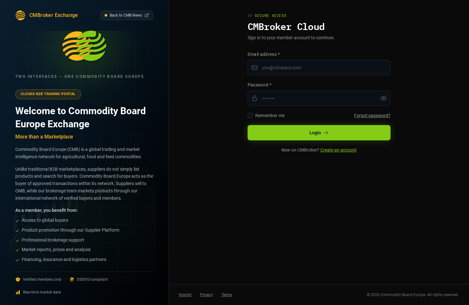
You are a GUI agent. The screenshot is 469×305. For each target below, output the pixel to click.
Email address (264, 54)
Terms (226, 295)
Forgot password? (372, 115)
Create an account (338, 149)
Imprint (185, 295)
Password (260, 84)
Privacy (206, 295)
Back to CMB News (126, 15)
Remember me (270, 115)
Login (315, 132)
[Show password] (383, 98)
